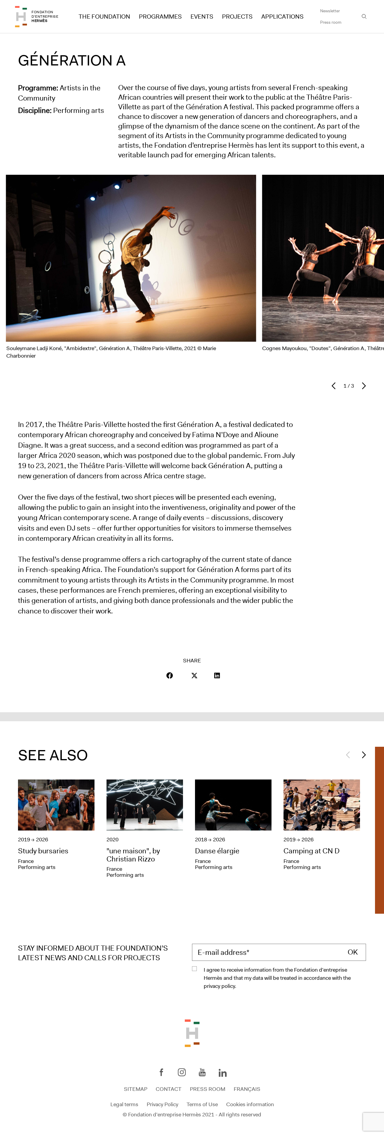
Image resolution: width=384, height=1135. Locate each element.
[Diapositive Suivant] (362, 754)
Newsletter (330, 11)
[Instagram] (181, 1072)
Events (201, 16)
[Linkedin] (222, 1073)
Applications (282, 16)
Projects (237, 16)
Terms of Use (202, 1104)
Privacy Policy (162, 1104)
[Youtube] (202, 1072)
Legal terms (124, 1104)
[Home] (21, 16)
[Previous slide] (335, 385)
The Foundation (104, 16)
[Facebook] (161, 1072)
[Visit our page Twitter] (194, 675)
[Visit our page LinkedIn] (217, 675)
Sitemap (135, 1089)
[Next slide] (362, 385)
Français (247, 1089)
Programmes (160, 16)
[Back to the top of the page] (192, 1033)
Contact (169, 1089)
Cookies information (250, 1104)
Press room (330, 22)
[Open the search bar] (364, 17)
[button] (169, 675)
